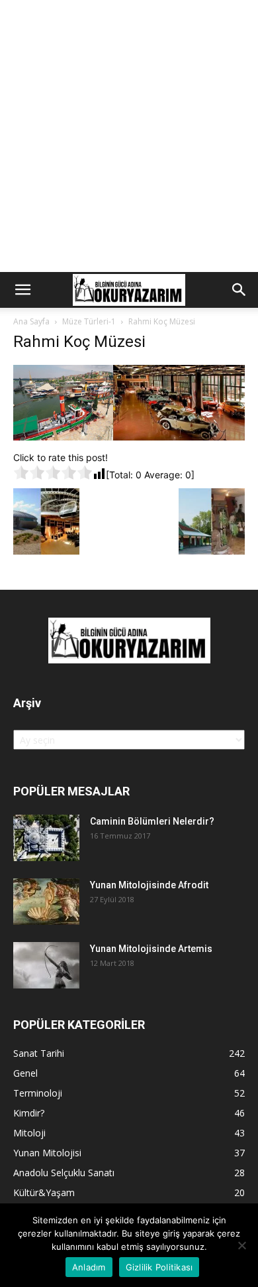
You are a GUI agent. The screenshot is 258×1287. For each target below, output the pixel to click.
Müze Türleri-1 (89, 321)
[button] (22, 290)
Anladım (89, 1267)
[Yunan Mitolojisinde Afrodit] (46, 901)
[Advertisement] (129, 136)
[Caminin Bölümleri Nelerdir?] (46, 838)
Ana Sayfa (31, 321)
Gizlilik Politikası (159, 1267)
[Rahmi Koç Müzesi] (129, 436)
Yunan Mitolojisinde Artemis (151, 948)
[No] (241, 1245)
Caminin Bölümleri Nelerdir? (152, 821)
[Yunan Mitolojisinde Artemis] (46, 965)
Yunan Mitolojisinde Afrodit (149, 885)
